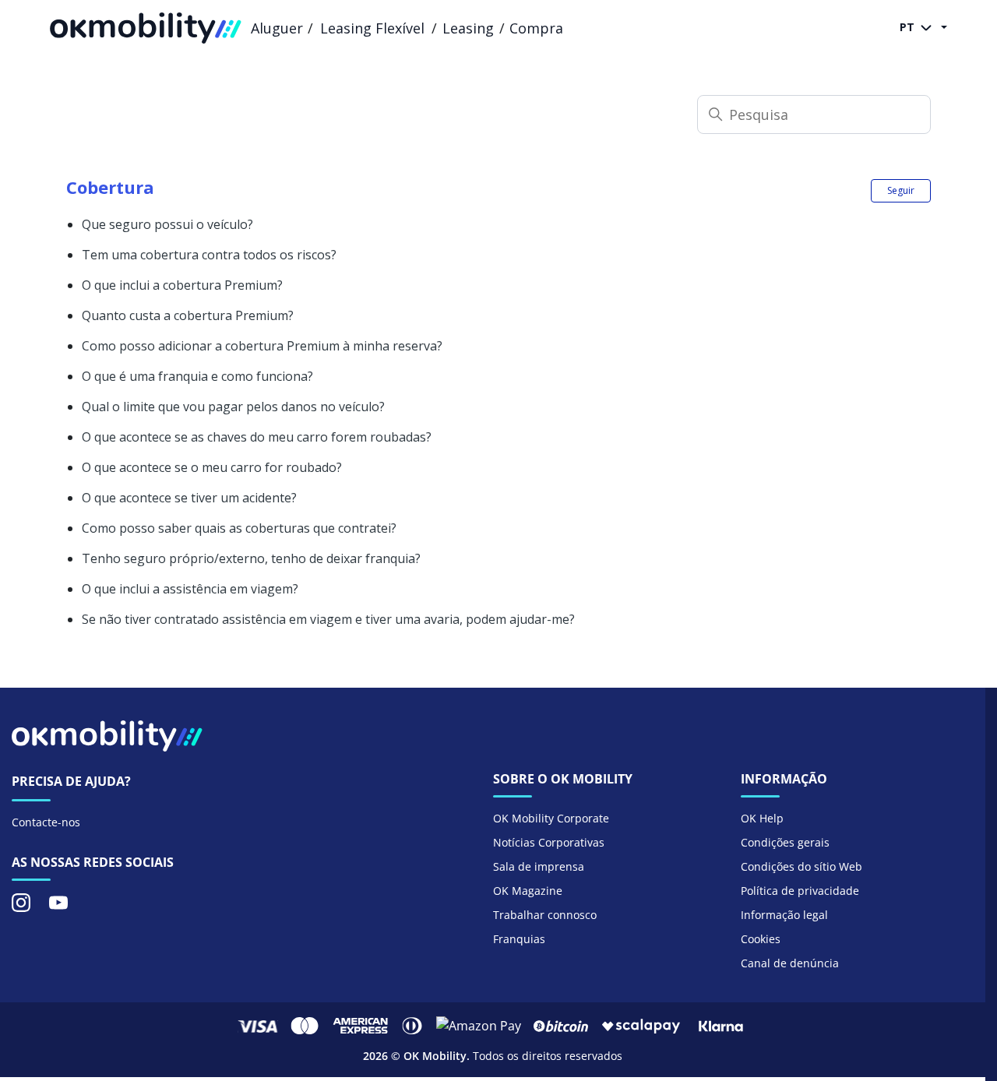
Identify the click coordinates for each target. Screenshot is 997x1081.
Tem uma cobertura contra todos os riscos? (209, 254)
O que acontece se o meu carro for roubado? (212, 467)
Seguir (900, 190)
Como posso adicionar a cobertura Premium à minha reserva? (262, 345)
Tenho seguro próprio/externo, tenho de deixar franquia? (251, 558)
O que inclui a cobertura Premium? (182, 285)
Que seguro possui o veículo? (167, 224)
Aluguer (277, 28)
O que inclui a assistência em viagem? (190, 588)
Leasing (468, 28)
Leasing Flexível (372, 28)
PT (909, 26)
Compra (536, 28)
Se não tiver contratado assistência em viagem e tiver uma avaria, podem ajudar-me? (328, 619)
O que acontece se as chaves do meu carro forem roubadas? (257, 436)
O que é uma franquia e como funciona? (197, 376)
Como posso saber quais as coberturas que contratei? (239, 528)
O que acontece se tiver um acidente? (189, 497)
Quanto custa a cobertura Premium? (188, 315)
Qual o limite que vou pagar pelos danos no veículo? (233, 406)
